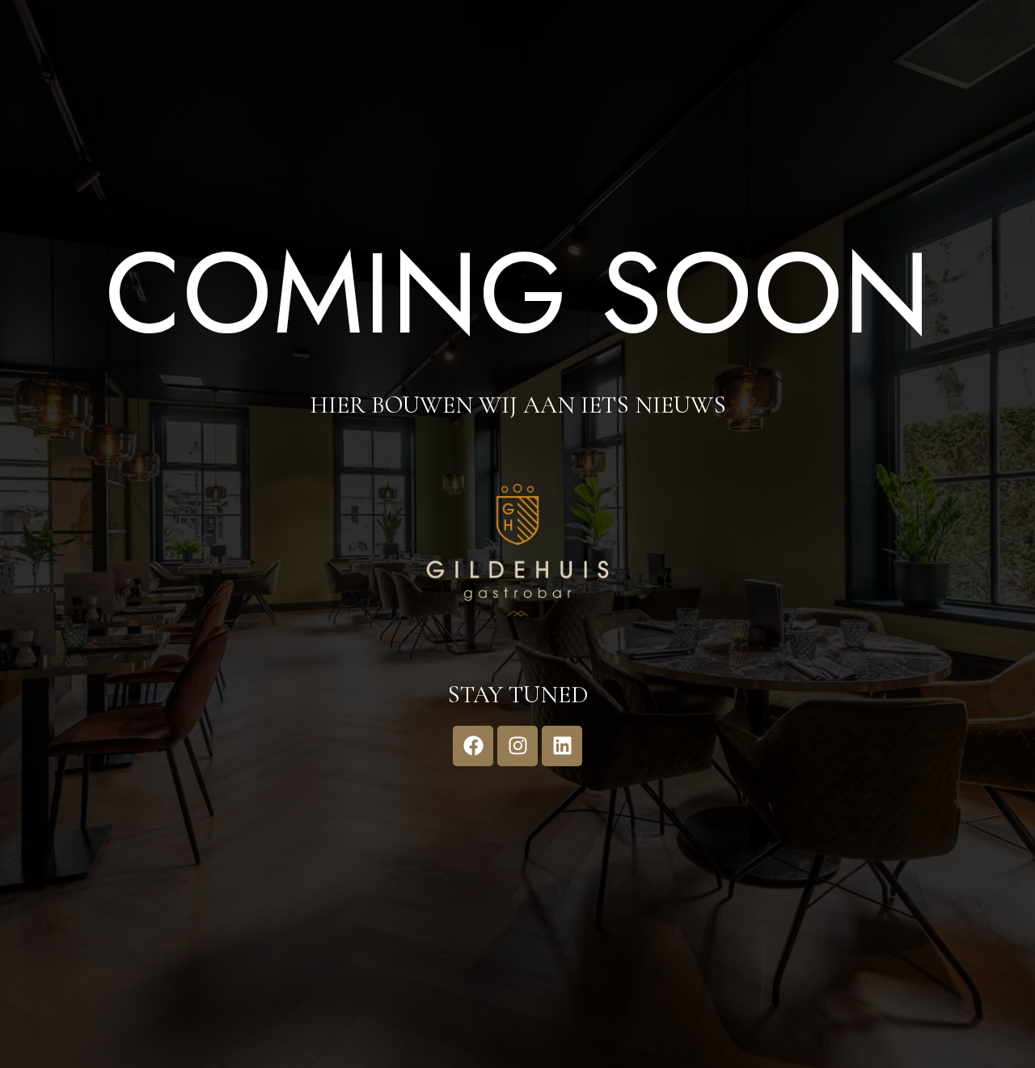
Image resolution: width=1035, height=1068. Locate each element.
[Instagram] (517, 746)
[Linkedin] (562, 746)
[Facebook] (473, 746)
